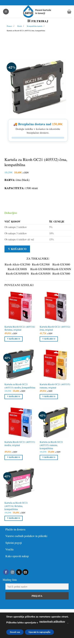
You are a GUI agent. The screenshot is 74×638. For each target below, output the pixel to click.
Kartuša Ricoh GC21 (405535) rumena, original (55, 386)
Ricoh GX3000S (17, 269)
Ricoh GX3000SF (40, 269)
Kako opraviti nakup (17, 556)
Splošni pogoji (13, 543)
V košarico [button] (13, 338)
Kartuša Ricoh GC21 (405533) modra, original (19, 443)
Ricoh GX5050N (41, 273)
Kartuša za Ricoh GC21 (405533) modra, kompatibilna (19, 386)
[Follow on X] (19, 572)
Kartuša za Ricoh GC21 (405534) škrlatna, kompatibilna (16, 506)
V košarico (17, 249)
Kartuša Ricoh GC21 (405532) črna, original (55, 328)
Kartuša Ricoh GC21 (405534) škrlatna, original (19, 328)
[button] (6, 12)
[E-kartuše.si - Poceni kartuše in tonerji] (37, 11)
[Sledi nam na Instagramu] (12, 572)
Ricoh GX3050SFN (17, 273)
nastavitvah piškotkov (52, 621)
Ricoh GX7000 (61, 273)
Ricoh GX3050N (61, 269)
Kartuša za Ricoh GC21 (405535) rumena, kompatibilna (51, 445)
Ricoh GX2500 (41, 264)
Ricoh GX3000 (61, 264)
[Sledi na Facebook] (6, 572)
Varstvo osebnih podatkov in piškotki (26, 536)
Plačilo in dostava (15, 529)
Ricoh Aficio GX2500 (17, 264)
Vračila (9, 549)
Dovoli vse (15, 632)
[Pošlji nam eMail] (25, 572)
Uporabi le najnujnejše (39, 632)
